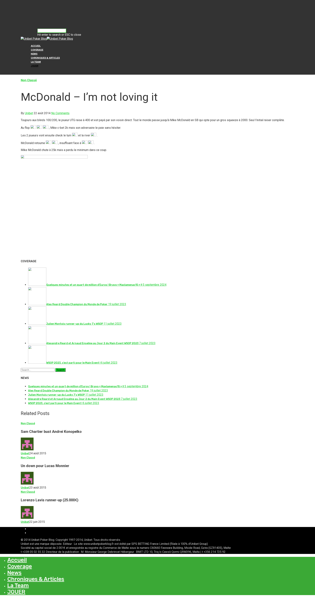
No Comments (60, 113)
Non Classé (29, 80)
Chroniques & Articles (45, 57)
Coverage (37, 49)
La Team (36, 61)
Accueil (36, 45)
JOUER (34, 65)
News (34, 53)
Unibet (29, 113)
